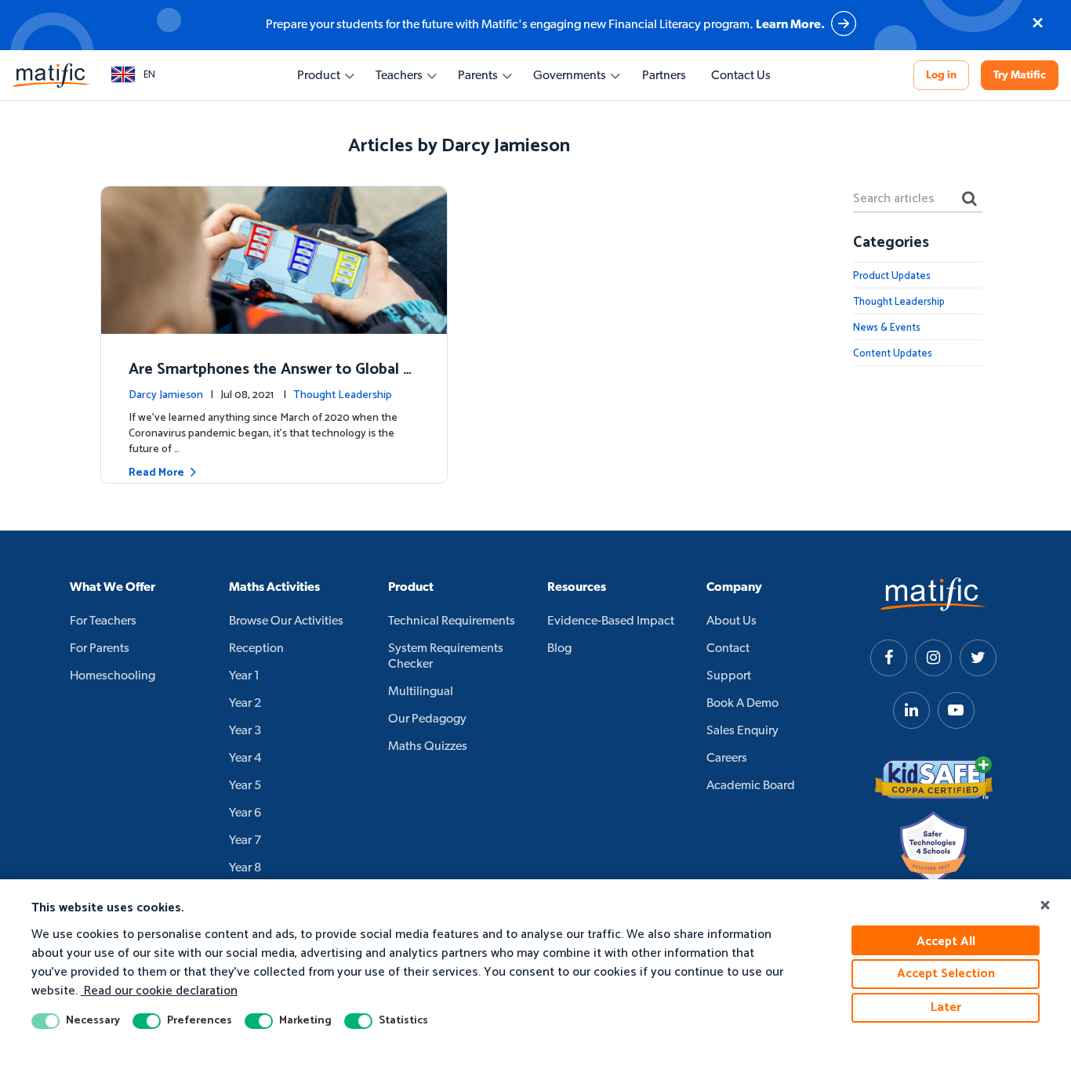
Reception (256, 649)
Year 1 (244, 676)
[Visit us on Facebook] (888, 657)
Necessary (93, 1021)
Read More (156, 473)
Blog (559, 649)
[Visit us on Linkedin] (911, 710)
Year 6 (245, 813)
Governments (569, 76)
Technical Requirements (451, 621)
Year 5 (245, 786)
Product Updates (892, 276)
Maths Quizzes (427, 747)
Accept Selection (946, 973)
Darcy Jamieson (166, 395)
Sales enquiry (742, 731)
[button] (133, 75)
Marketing (305, 1021)
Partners (664, 76)
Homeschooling (112, 676)
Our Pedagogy (427, 719)
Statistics (403, 1021)
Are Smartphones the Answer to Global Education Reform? (270, 380)
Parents (478, 76)
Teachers (399, 76)
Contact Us (741, 76)
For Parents (99, 649)
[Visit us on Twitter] (978, 657)
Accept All (946, 941)
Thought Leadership (342, 395)
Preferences (199, 1021)
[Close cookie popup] (1045, 906)
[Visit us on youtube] (956, 710)
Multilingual (420, 692)
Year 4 (245, 758)
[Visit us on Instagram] (933, 657)
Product (318, 76)
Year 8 (245, 868)
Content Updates (892, 354)
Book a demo (742, 703)
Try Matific (1019, 76)
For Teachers (103, 621)
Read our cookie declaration (159, 991)
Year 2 (245, 703)
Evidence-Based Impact (610, 621)
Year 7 (245, 841)
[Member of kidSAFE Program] (934, 778)
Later (946, 1007)
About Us (731, 621)
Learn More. (790, 25)
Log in (941, 76)
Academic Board (750, 786)
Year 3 (245, 731)
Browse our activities (286, 621)
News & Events (886, 328)
